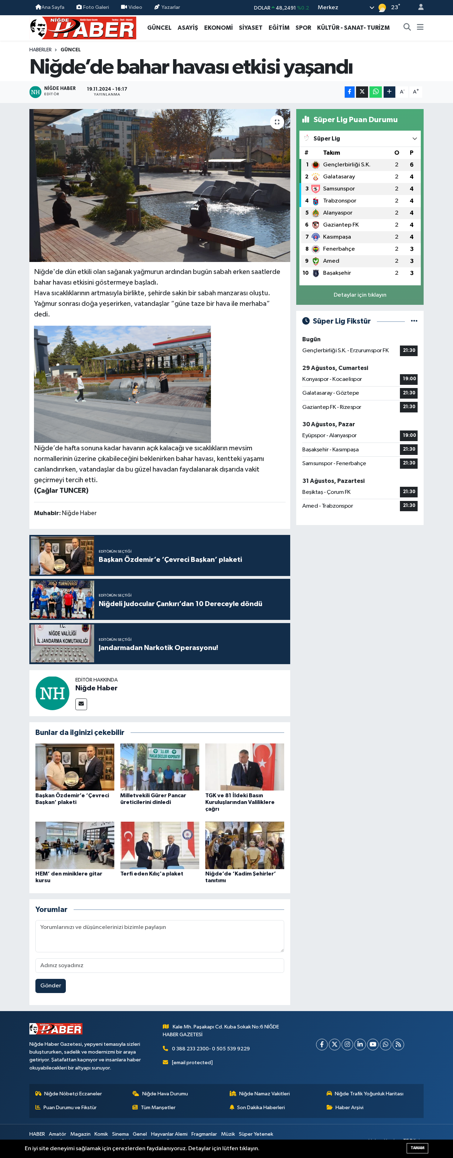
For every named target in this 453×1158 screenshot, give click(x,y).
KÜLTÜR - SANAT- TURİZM (353, 28)
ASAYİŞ (188, 28)
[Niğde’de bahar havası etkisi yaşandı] (159, 185)
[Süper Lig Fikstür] (414, 321)
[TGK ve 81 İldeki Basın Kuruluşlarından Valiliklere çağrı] (244, 767)
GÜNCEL (159, 28)
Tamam (417, 1148)
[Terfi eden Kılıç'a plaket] (159, 845)
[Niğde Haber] (52, 693)
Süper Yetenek (256, 1134)
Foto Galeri (96, 7)
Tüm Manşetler (158, 1107)
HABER (37, 1134)
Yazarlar (170, 7)
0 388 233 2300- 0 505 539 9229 (211, 1048)
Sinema (120, 1134)
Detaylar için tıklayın (360, 295)
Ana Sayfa (52, 7)
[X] (334, 1044)
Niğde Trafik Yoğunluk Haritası (369, 1093)
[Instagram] (347, 1044)
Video (135, 7)
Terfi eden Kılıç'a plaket (151, 874)
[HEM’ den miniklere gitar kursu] (74, 845)
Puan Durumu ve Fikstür (70, 1107)
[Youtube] (373, 1044)
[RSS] (398, 1044)
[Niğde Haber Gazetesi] (82, 27)
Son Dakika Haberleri (261, 1107)
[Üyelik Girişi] (418, 7)
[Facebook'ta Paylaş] (350, 92)
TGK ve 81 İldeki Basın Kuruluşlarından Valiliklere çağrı (240, 802)
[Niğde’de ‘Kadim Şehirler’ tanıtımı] (244, 845)
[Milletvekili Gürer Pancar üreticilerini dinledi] (159, 767)
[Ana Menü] (420, 28)
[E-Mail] (81, 704)
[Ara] (407, 28)
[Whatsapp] (385, 1044)
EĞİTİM (279, 28)
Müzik (228, 1134)
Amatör (57, 1134)
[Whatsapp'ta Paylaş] (375, 92)
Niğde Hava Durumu (165, 1093)
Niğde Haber (96, 688)
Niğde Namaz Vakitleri (264, 1093)
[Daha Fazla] (389, 92)
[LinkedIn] (360, 1044)
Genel (140, 1134)
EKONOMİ (218, 28)
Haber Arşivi (349, 1107)
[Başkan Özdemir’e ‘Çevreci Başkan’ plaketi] (74, 767)
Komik (101, 1134)
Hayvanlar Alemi (169, 1134)
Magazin (80, 1134)
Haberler (40, 49)
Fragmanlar (204, 1134)
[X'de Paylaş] (362, 92)
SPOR (303, 28)
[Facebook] (322, 1044)
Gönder (50, 986)
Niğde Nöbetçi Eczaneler (73, 1093)
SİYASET (251, 28)
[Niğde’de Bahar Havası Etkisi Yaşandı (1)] (122, 383)
